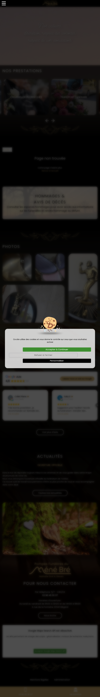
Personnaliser (57, 360)
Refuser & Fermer (43, 355)
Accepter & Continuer (57, 349)
